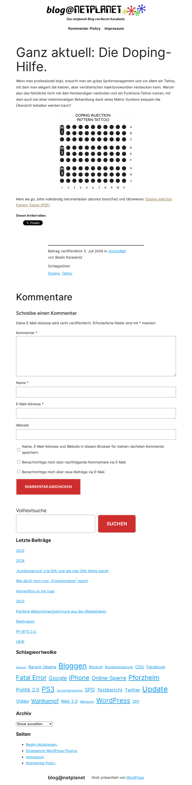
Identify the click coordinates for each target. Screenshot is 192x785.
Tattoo (67, 273)
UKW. (20, 641)
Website (22, 425)
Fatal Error (31, 677)
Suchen (117, 524)
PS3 (48, 689)
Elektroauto (25, 621)
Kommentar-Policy (41, 763)
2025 (20, 550)
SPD (90, 690)
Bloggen (72, 665)
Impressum (35, 757)
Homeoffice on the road (35, 591)
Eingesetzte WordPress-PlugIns (51, 751)
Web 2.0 (69, 701)
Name (22, 383)
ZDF (136, 701)
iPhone (79, 677)
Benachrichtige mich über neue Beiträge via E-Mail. (63, 472)
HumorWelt (117, 251)
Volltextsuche (31, 510)
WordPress (113, 700)
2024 (20, 560)
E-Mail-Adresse (30, 404)
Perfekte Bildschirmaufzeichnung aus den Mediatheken (61, 611)
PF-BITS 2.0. (26, 631)
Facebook (155, 667)
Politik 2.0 (28, 690)
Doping (54, 273)
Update (155, 689)
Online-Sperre (109, 678)
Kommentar (26, 333)
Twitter (132, 690)
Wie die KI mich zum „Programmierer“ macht (52, 581)
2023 (20, 601)
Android (21, 667)
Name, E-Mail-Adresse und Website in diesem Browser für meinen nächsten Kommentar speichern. (93, 449)
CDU (139, 666)
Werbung (87, 702)
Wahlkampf (45, 701)
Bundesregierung (119, 667)
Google (58, 678)
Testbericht (109, 690)
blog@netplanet (66, 778)
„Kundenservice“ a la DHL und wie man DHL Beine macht (62, 571)
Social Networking (69, 690)
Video (22, 701)
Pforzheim (144, 677)
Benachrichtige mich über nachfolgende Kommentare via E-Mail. (74, 462)
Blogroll (96, 667)
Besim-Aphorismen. (42, 744)
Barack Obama (42, 666)
